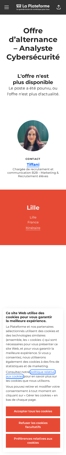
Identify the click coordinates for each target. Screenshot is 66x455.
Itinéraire (33, 228)
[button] (59, 7)
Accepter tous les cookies (33, 411)
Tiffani (33, 164)
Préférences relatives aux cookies (33, 440)
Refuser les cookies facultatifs (33, 425)
